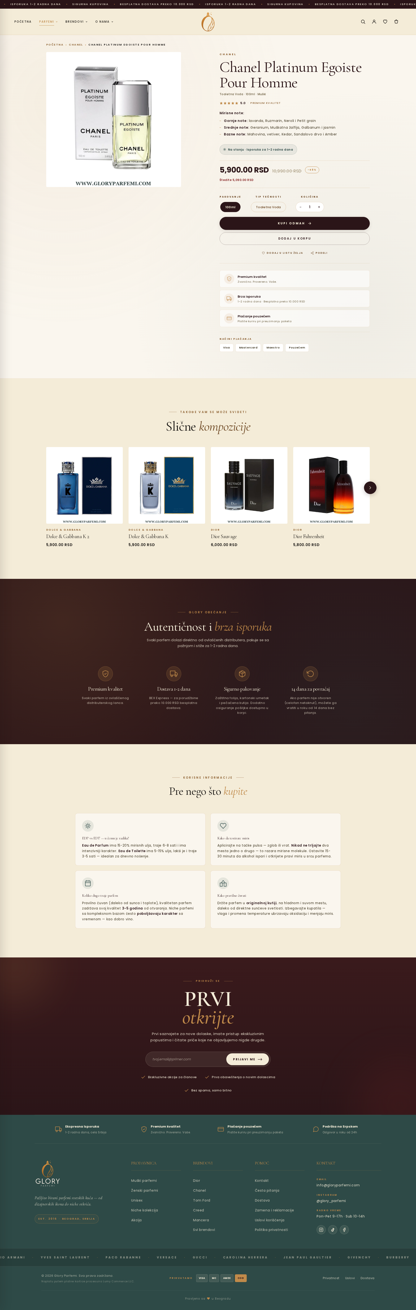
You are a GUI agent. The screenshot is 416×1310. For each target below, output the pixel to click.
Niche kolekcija (144, 1210)
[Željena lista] (385, 21)
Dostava (262, 1200)
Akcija (136, 1220)
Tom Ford (201, 1200)
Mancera (201, 1220)
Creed (198, 1210)
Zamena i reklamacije (274, 1210)
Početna (55, 45)
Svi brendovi (204, 1229)
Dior (196, 1180)
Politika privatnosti (271, 1229)
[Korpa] (396, 21)
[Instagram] (321, 1229)
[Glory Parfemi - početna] (208, 21)
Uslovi (350, 1278)
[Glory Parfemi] (47, 1174)
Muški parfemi (144, 1180)
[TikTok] (332, 1229)
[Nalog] (374, 21)
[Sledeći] (370, 487)
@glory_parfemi (331, 1200)
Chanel (76, 45)
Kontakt (262, 1180)
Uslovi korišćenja (270, 1220)
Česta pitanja (267, 1190)
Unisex (137, 1200)
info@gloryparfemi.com (338, 1185)
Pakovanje (230, 197)
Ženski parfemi (144, 1190)
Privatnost (331, 1278)
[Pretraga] (363, 21)
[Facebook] (344, 1229)
